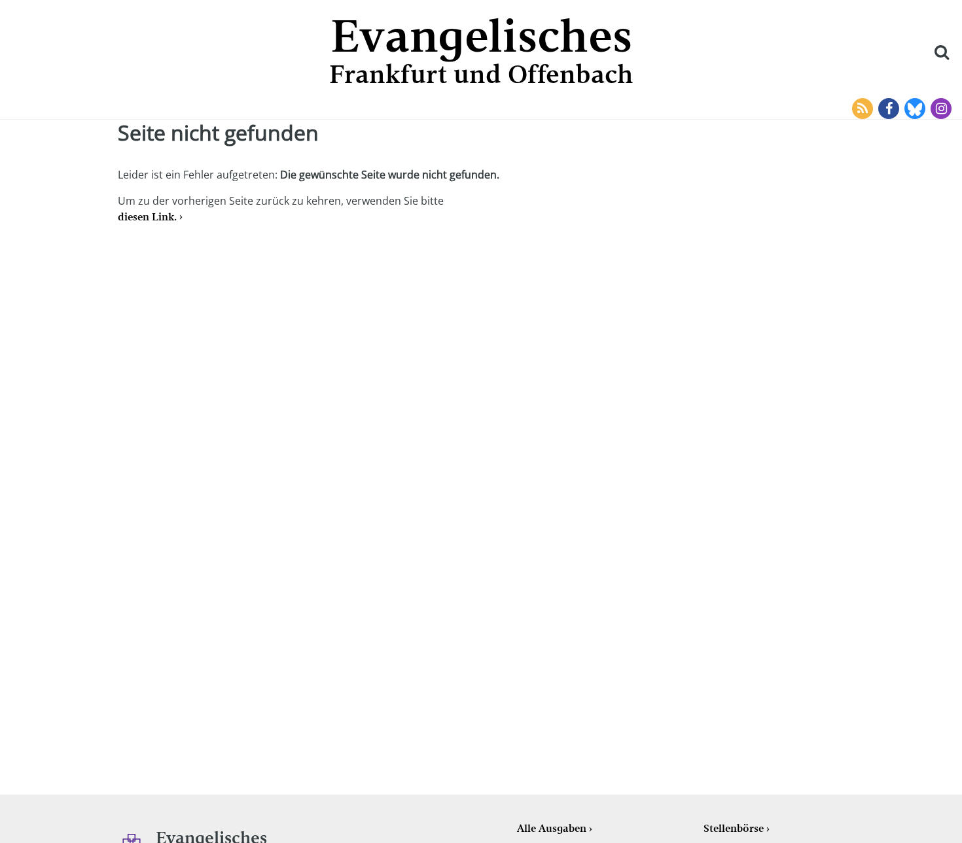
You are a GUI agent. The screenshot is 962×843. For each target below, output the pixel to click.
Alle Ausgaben (551, 828)
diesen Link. (147, 217)
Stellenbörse (734, 828)
